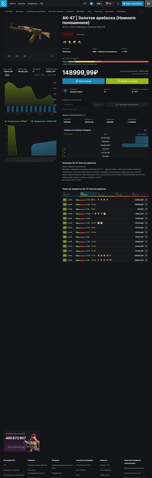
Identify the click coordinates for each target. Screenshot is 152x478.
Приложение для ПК (132, 473)
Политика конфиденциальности (36, 471)
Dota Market (81, 470)
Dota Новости (105, 470)
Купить (13, 3)
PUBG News (104, 475)
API (5, 465)
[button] (9, 11)
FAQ (41, 3)
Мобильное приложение (134, 468)
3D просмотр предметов (14, 475)
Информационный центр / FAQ (62, 466)
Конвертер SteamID (11, 470)
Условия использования (37, 465)
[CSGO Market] (3, 3)
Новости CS (105, 465)
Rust (77, 475)
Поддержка (32, 3)
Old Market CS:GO (83, 465)
